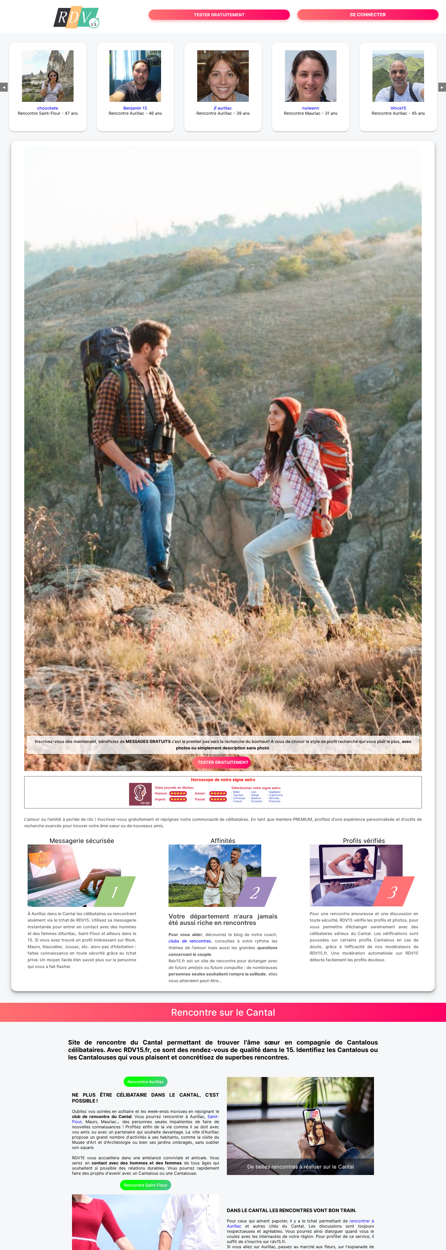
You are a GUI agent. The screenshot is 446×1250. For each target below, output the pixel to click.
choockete (47, 108)
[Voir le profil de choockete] (47, 73)
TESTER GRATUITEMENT (219, 14)
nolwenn (310, 108)
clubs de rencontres (190, 940)
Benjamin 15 (135, 108)
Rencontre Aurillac (146, 1081)
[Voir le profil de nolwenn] (310, 73)
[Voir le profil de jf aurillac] (223, 73)
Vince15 (398, 108)
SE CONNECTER (368, 14)
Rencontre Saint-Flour (145, 1185)
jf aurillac (223, 108)
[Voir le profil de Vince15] (398, 73)
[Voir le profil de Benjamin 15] (135, 73)
